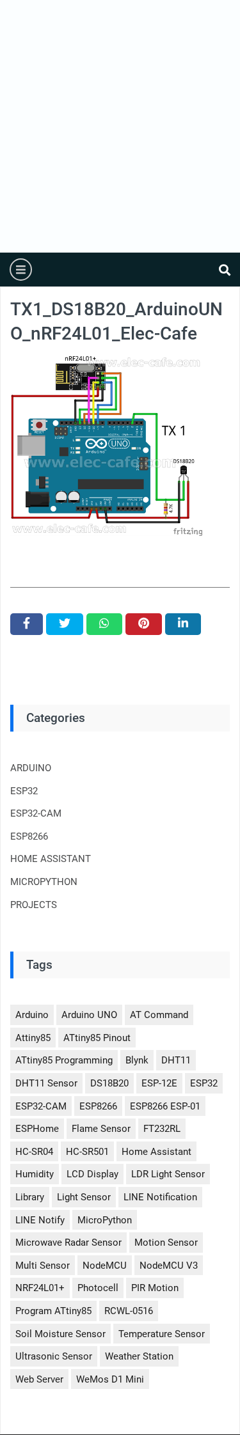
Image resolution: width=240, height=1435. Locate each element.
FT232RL (161, 1128)
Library (29, 1197)
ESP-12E (159, 1083)
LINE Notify (40, 1220)
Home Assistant (156, 1151)
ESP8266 (29, 836)
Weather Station (139, 1356)
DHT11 (176, 1060)
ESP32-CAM (35, 813)
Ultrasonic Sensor (53, 1356)
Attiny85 (33, 1038)
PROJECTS (33, 905)
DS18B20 (109, 1083)
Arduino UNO (89, 1015)
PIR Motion (155, 1288)
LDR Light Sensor (168, 1174)
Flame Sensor (101, 1128)
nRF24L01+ (40, 1288)
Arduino (32, 1015)
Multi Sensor (42, 1265)
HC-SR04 (34, 1151)
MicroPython (104, 1220)
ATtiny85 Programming (64, 1060)
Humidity (34, 1174)
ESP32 (24, 791)
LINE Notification (160, 1197)
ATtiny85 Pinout (97, 1038)
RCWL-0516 (128, 1311)
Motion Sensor (166, 1242)
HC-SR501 (87, 1151)
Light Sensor (84, 1197)
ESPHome (37, 1128)
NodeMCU (105, 1265)
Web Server (39, 1379)
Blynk (136, 1060)
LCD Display (92, 1174)
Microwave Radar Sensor (68, 1242)
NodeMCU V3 (169, 1265)
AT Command (159, 1015)
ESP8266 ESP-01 (165, 1106)
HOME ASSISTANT (50, 859)
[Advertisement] (120, 126)
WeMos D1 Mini (110, 1379)
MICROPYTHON (43, 882)
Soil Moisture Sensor (60, 1334)
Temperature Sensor (161, 1334)
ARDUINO (30, 768)
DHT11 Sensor (46, 1083)
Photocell (97, 1288)
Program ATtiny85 (53, 1311)
